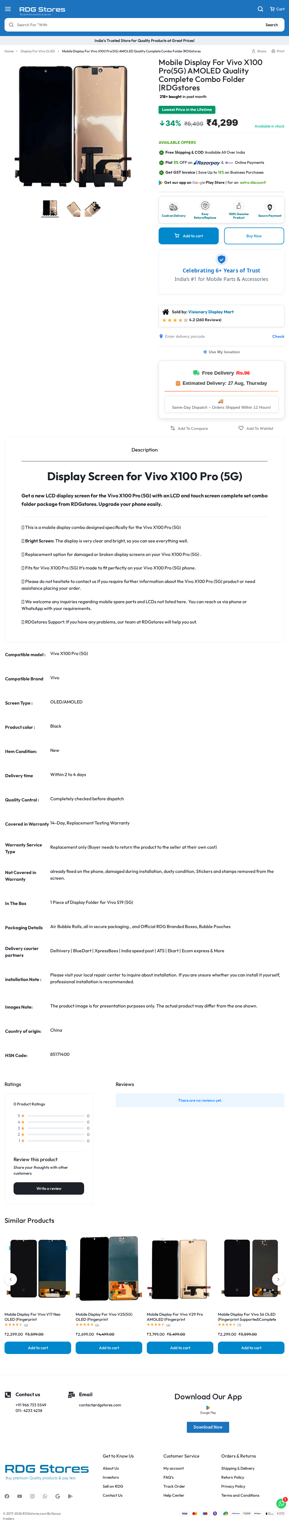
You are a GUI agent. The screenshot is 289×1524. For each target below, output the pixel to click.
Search (272, 24)
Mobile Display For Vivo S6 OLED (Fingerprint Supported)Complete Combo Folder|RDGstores (247, 1319)
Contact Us (112, 1495)
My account (173, 1468)
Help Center (173, 1495)
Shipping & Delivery (238, 1468)
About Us (111, 1468)
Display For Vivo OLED (38, 51)
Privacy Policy (233, 1486)
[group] (38, 1268)
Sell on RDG (113, 1486)
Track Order (174, 1486)
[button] (189, 428)
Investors (111, 1477)
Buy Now (254, 235)
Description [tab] (145, 449)
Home (9, 51)
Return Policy (232, 1477)
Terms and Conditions (240, 1495)
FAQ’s (168, 1477)
